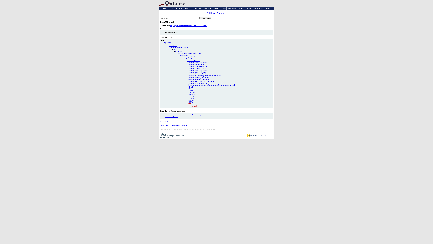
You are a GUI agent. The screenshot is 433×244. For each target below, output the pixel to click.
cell (174, 49)
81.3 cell (191, 89)
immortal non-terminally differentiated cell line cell (205, 76)
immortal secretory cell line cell (199, 78)
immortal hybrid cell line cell (198, 66)
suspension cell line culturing (191, 115)
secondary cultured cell (189, 57)
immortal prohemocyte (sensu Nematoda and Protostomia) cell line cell (211, 85)
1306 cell (191, 98)
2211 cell (191, 100)
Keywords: (164, 18)
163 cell (190, 91)
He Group (163, 134)
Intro (171, 8)
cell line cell (188, 59)
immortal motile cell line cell (198, 83)
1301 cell (191, 96)
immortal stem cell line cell (197, 72)
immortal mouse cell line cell (198, 70)
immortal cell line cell (193, 61)
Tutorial (216, 8)
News (268, 8)
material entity (173, 46)
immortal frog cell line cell (197, 64)
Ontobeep (197, 8)
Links (241, 8)
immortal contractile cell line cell (198, 79)
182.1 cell (191, 94)
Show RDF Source (166, 122)
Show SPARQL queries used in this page (173, 125)
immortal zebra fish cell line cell (199, 68)
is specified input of (171, 115)
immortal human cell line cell (198, 62)
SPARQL (188, 8)
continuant (167, 42)
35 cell (190, 87)
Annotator (207, 8)
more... (190, 104)
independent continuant (173, 44)
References (232, 8)
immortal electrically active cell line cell (201, 81)
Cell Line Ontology (216, 13)
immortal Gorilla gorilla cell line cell (200, 74)
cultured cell (184, 55)
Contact (248, 8)
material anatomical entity (179, 47)
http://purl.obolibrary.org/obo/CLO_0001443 (188, 26)
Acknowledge (258, 8)
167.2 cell (191, 93)
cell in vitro (178, 51)
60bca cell (192, 106)
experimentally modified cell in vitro (189, 53)
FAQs (224, 8)
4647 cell (191, 102)
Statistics (179, 8)
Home (165, 8)
